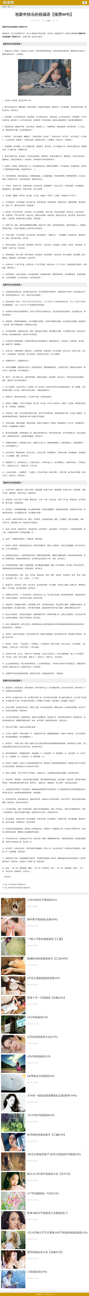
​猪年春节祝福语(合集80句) (42, 919)
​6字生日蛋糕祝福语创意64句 (43, 978)
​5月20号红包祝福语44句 (40, 1115)
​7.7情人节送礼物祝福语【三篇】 (45, 939)
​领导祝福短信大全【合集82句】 (45, 1252)
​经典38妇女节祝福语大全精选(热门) (47, 1213)
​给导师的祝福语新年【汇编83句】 (46, 1134)
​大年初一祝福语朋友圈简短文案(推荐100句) (52, 1095)
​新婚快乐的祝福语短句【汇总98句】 (48, 958)
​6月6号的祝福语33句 (39, 1056)
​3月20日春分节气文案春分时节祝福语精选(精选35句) (57, 1232)
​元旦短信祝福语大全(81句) (42, 1036)
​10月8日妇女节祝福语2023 (17, 884)
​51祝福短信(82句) (37, 1271)
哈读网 (4, 7)
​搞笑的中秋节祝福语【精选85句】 (19, 888)
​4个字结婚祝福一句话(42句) (43, 1193)
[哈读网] (8, 4)
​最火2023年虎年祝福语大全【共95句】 (49, 1173)
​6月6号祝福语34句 (37, 1017)
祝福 (8, 7)
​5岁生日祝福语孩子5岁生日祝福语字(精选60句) (54, 1154)
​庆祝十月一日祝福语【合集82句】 (46, 997)
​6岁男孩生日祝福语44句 (40, 1076)
